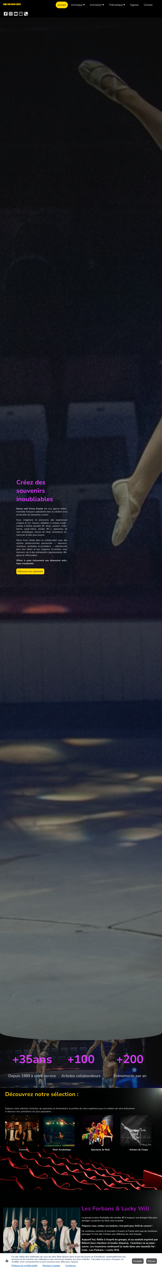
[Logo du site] (15, 7)
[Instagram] (11, 14)
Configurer (70, 1265)
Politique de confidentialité (24, 1265)
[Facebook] (6, 14)
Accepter (137, 1261)
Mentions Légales (51, 1265)
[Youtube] (16, 14)
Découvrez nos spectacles (30, 571)
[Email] (21, 14)
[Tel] (26, 14)
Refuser (152, 1261)
